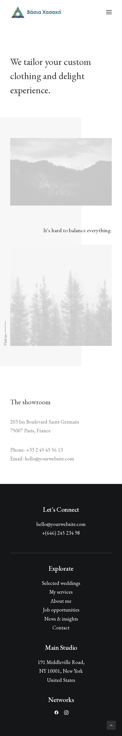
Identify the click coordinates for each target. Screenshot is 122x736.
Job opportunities (61, 609)
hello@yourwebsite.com (61, 524)
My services (61, 592)
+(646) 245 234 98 (61, 533)
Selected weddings (61, 583)
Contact (61, 627)
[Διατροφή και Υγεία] (61, 12)
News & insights (61, 619)
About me (61, 601)
